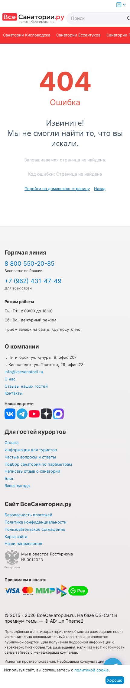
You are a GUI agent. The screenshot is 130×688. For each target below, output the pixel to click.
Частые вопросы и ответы (30, 457)
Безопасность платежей (28, 514)
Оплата (11, 442)
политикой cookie (91, 670)
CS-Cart (104, 615)
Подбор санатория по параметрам (38, 464)
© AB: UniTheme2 (63, 621)
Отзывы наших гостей (26, 386)
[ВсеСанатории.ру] (33, 18)
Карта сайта (16, 536)
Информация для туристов (31, 449)
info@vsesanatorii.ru (24, 371)
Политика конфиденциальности (36, 522)
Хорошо (114, 680)
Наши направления (23, 543)
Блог (9, 478)
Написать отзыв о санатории (32, 471)
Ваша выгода (17, 485)
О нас (10, 379)
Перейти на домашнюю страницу (57, 188)
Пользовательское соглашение (35, 529)
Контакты (14, 393)
